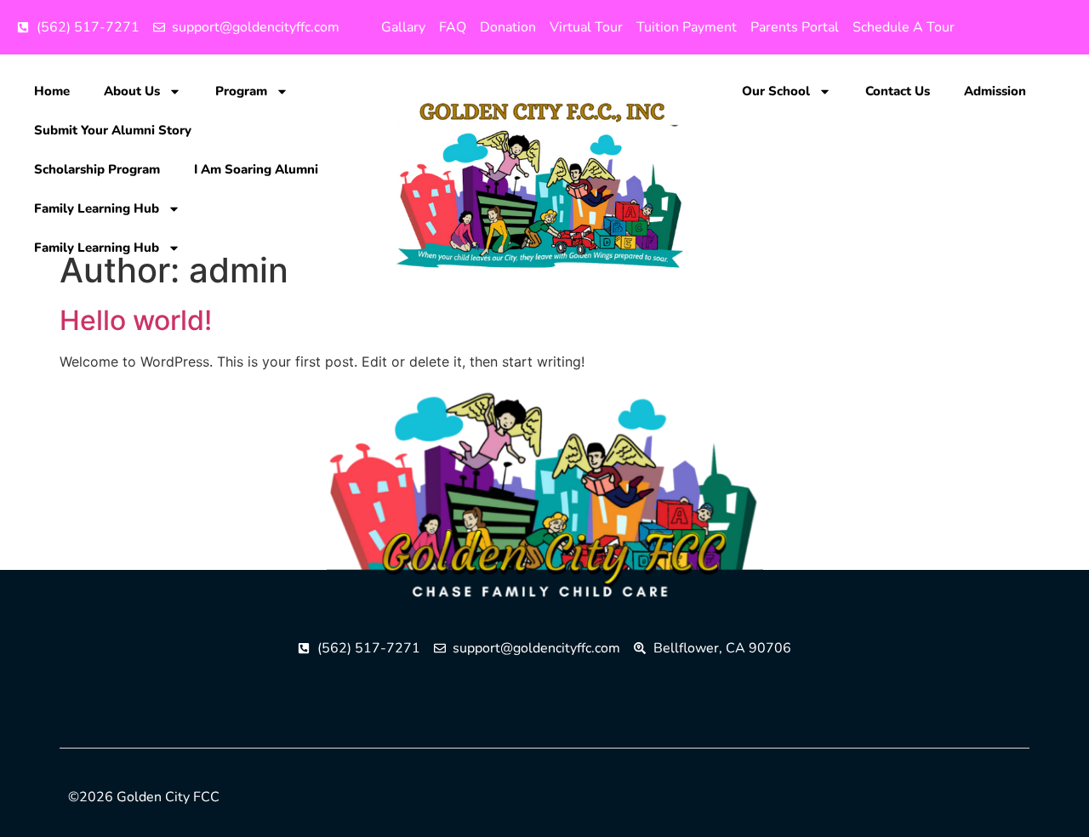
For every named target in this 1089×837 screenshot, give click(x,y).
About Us (132, 91)
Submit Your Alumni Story (112, 130)
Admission (995, 91)
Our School (776, 91)
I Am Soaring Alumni (256, 169)
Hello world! (136, 320)
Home (52, 91)
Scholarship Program (97, 169)
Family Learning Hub (96, 208)
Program (241, 91)
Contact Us (897, 91)
